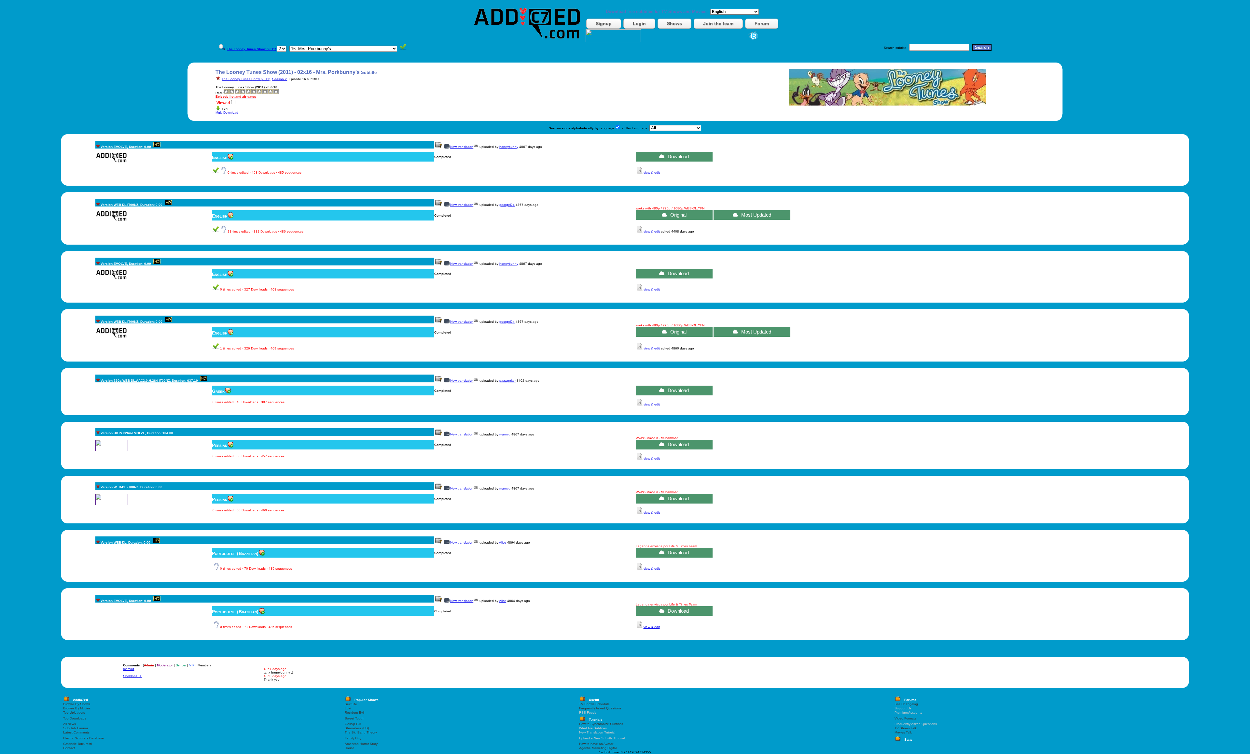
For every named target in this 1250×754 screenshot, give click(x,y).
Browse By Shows (76, 704)
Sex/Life (351, 704)
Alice (502, 542)
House (349, 748)
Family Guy (353, 738)
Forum (762, 23)
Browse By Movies (76, 708)
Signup (604, 23)
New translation (461, 147)
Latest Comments (76, 732)
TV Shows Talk (906, 728)
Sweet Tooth (354, 718)
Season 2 (279, 79)
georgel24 (507, 204)
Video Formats (905, 718)
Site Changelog (906, 704)
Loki (348, 708)
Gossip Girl (353, 724)
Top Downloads (74, 718)
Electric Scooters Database (83, 738)
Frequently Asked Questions (600, 708)
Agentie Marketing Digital (598, 748)
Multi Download (226, 112)
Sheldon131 (132, 676)
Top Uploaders (74, 712)
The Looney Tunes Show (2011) (246, 79)
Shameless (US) (357, 728)
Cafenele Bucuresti (77, 744)
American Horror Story (361, 744)
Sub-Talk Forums (75, 728)
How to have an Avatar (596, 744)
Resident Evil (354, 712)
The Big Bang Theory (361, 732)
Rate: (219, 93)
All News (69, 724)
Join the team (718, 23)
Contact (69, 748)
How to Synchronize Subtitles (601, 724)
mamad (504, 434)
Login (639, 23)
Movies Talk (903, 732)
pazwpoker (507, 380)
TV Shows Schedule (594, 704)
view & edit (652, 172)
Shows (674, 23)
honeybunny (508, 147)
